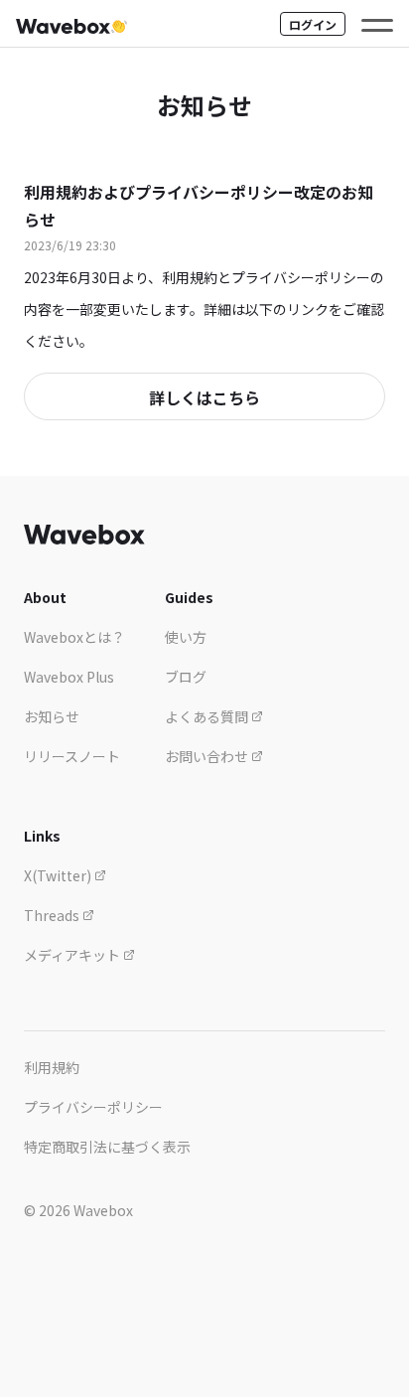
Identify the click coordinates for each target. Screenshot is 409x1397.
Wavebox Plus (69, 677)
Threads (53, 915)
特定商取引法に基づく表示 (107, 1147)
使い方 (185, 637)
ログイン (313, 24)
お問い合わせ (208, 756)
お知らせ (51, 716)
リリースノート (72, 756)
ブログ (185, 677)
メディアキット (73, 955)
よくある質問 (208, 716)
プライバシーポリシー (93, 1107)
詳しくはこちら (204, 397)
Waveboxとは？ (74, 637)
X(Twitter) (59, 875)
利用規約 (51, 1067)
